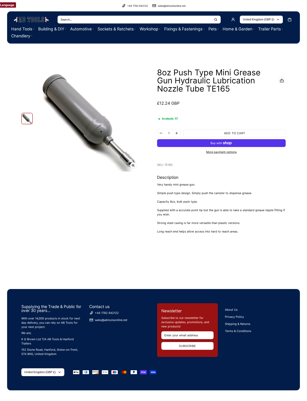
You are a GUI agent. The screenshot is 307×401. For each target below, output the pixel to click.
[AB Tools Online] (31, 20)
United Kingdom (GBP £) (258, 19)
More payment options (221, 152)
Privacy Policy (234, 317)
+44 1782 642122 (137, 5)
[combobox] (139, 19)
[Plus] (177, 133)
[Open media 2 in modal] (87, 120)
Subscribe (187, 346)
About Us (231, 309)
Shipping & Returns (237, 324)
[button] (289, 19)
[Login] (233, 19)
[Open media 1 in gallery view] (27, 118)
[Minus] (161, 133)
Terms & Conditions (238, 331)
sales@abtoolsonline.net (172, 5)
